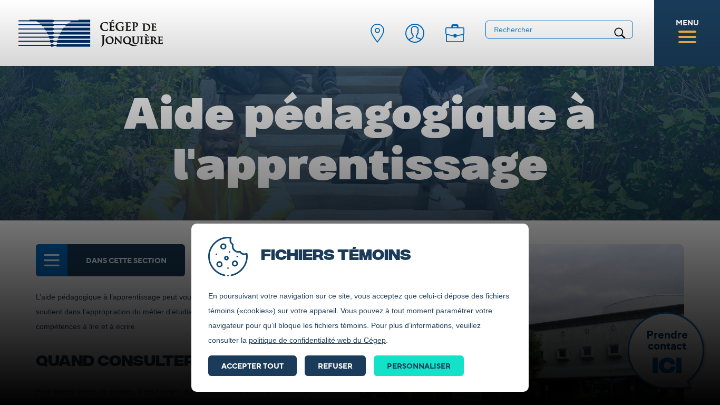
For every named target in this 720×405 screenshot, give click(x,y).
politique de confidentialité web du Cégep (317, 340)
